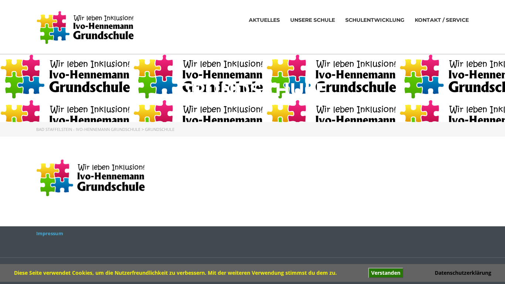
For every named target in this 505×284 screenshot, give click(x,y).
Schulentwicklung (374, 20)
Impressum (49, 233)
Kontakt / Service (442, 20)
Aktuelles (264, 20)
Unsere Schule (312, 20)
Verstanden (385, 272)
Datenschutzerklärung (463, 272)
